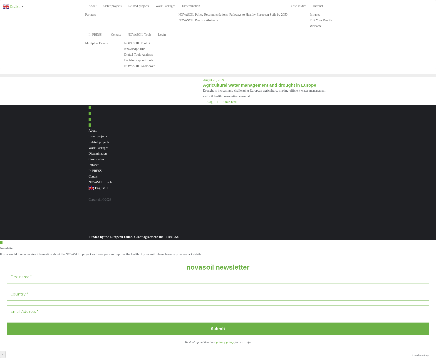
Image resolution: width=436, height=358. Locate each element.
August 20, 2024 (213, 80)
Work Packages (98, 148)
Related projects (99, 142)
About (93, 130)
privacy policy (225, 342)
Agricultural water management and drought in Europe (259, 85)
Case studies (96, 159)
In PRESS (95, 171)
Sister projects (98, 136)
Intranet (94, 165)
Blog (209, 102)
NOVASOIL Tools (100, 182)
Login (162, 34)
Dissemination (98, 153)
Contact (93, 176)
